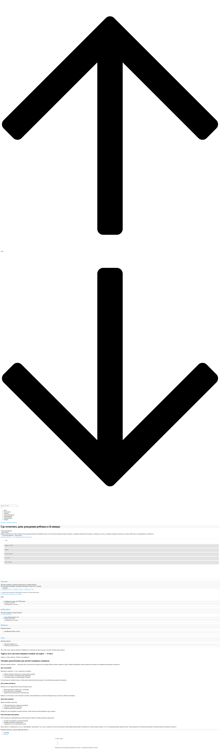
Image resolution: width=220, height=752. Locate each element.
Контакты (61, 744)
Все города (61, 741)
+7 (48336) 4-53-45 (6, 589)
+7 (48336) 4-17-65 (28, 589)
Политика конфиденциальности (64, 750)
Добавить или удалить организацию (69, 743)
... (1, 598)
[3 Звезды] (16, 586)
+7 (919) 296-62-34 (6, 614)
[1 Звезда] (4, 586)
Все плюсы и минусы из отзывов (12, 594)
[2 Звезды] (10, 586)
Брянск (6, 734)
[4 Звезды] (23, 586)
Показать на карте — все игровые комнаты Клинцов (16, 537)
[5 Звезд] (29, 586)
